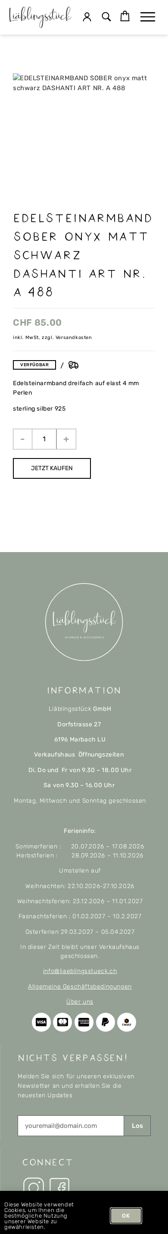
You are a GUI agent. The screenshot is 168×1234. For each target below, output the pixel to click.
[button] (107, 17)
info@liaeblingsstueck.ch (80, 971)
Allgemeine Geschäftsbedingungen (80, 986)
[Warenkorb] (124, 16)
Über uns (79, 1001)
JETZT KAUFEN (52, 468)
